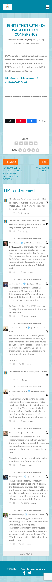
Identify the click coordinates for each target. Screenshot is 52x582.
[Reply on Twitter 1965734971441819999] (10, 465)
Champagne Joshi (16, 477)
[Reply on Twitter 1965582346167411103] (10, 503)
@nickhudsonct (29, 243)
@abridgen (30, 284)
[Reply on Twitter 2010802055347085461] (10, 316)
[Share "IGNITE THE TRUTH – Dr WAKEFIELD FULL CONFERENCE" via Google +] (26, 143)
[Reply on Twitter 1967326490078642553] (10, 379)
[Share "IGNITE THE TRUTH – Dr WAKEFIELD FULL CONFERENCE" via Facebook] (16, 143)
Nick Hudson (14, 243)
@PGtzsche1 (14, 247)
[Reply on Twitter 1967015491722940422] (10, 421)
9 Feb (44, 199)
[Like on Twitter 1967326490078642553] (19, 379)
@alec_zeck (24, 433)
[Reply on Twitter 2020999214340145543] (10, 231)
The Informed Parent (17, 199)
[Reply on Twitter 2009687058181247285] (10, 364)
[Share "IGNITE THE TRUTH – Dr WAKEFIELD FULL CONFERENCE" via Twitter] (21, 143)
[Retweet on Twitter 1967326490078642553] (14, 379)
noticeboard (19, 43)
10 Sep (33, 433)
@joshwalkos (32, 477)
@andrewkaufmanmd (38, 328)
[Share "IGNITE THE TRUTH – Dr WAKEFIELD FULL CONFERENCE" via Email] (30, 143)
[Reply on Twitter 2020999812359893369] (10, 212)
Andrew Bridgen (15, 284)
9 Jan (11, 331)
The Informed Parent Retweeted (29, 238)
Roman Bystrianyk (16, 515)
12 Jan (38, 284)
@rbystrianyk (32, 515)
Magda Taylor (24, 39)
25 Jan (39, 243)
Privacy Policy (20, 569)
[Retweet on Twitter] (15, 238)
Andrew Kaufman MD (18, 328)
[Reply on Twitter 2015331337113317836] (10, 272)
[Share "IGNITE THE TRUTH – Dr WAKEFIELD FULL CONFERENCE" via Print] (35, 143)
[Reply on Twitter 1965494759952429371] (10, 544)
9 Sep (42, 515)
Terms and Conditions (36, 569)
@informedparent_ (33, 199)
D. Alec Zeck (14, 433)
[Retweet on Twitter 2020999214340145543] (14, 231)
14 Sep (44, 372)
